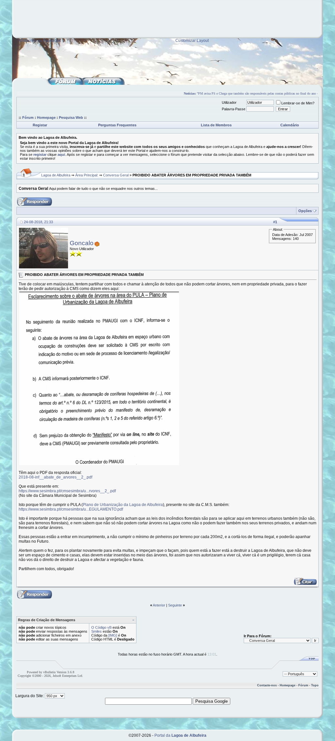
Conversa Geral (116, 175)
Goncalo (82, 243)
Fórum (28, 117)
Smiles (96, 631)
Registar (40, 125)
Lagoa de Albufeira (55, 175)
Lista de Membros (216, 125)
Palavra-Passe (233, 109)
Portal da (180, 735)
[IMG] (112, 635)
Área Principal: (86, 175)
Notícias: (186, 93)
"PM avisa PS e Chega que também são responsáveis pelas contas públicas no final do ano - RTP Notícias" (263, 93)
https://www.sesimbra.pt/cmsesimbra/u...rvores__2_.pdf (67, 491)
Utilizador (229, 102)
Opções (305, 211)
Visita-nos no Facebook (40, 40)
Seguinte (175, 605)
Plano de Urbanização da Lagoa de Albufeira (123, 504)
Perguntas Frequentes (117, 125)
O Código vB (101, 627)
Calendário (289, 125)
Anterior (159, 605)
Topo (315, 685)
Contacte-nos (267, 685)
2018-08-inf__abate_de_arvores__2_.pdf (55, 477)
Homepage (46, 117)
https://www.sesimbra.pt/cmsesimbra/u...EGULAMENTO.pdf (71, 509)
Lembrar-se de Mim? (297, 103)
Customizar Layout (192, 40)
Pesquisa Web (71, 117)
